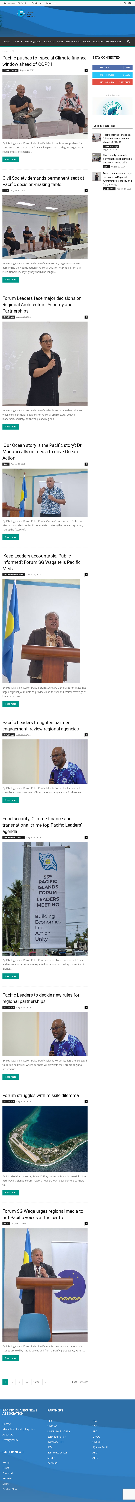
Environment (73, 41)
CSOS (6, 190)
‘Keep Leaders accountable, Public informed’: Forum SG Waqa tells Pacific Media (41, 562)
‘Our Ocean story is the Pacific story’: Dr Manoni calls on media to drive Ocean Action (42, 452)
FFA (94, 1420)
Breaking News (33, 41)
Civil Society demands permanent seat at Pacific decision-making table (117, 159)
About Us (7, 1434)
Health (86, 41)
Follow (126, 74)
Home (7, 41)
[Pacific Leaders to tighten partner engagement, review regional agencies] (45, 761)
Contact (6, 1424)
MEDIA (6, 1223)
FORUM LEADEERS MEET (14, 574)
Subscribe (124, 82)
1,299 (36, 1381)
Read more (10, 159)
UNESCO (97, 1442)
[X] (125, 3)
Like (128, 67)
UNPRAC (52, 1426)
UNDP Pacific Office (58, 1431)
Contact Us (51, 3)
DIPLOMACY (9, 317)
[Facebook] (121, 3)
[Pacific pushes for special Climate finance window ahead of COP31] (45, 107)
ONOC (96, 1436)
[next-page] (45, 1382)
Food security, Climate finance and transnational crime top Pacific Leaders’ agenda (42, 825)
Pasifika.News (10, 1489)
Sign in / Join (37, 3)
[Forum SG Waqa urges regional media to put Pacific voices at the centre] (45, 1285)
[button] (128, 41)
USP (94, 1426)
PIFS (50, 1420)
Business (49, 41)
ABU (95, 1452)
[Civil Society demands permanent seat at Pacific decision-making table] (45, 227)
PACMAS (52, 1463)
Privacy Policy (10, 1439)
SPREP (51, 1457)
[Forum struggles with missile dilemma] (45, 1139)
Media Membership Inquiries (18, 1429)
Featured (98, 41)
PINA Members (113, 41)
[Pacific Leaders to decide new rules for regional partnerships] (45, 1034)
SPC (94, 1431)
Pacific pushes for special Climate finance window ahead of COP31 (117, 138)
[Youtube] (129, 3)
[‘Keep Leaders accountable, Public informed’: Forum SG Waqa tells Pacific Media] (45, 631)
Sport (60, 41)
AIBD (95, 1457)
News (17, 41)
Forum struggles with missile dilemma (40, 1095)
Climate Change (10, 70)
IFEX (49, 1447)
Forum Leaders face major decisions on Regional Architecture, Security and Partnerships (42, 305)
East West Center (57, 1452)
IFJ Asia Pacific (100, 1447)
